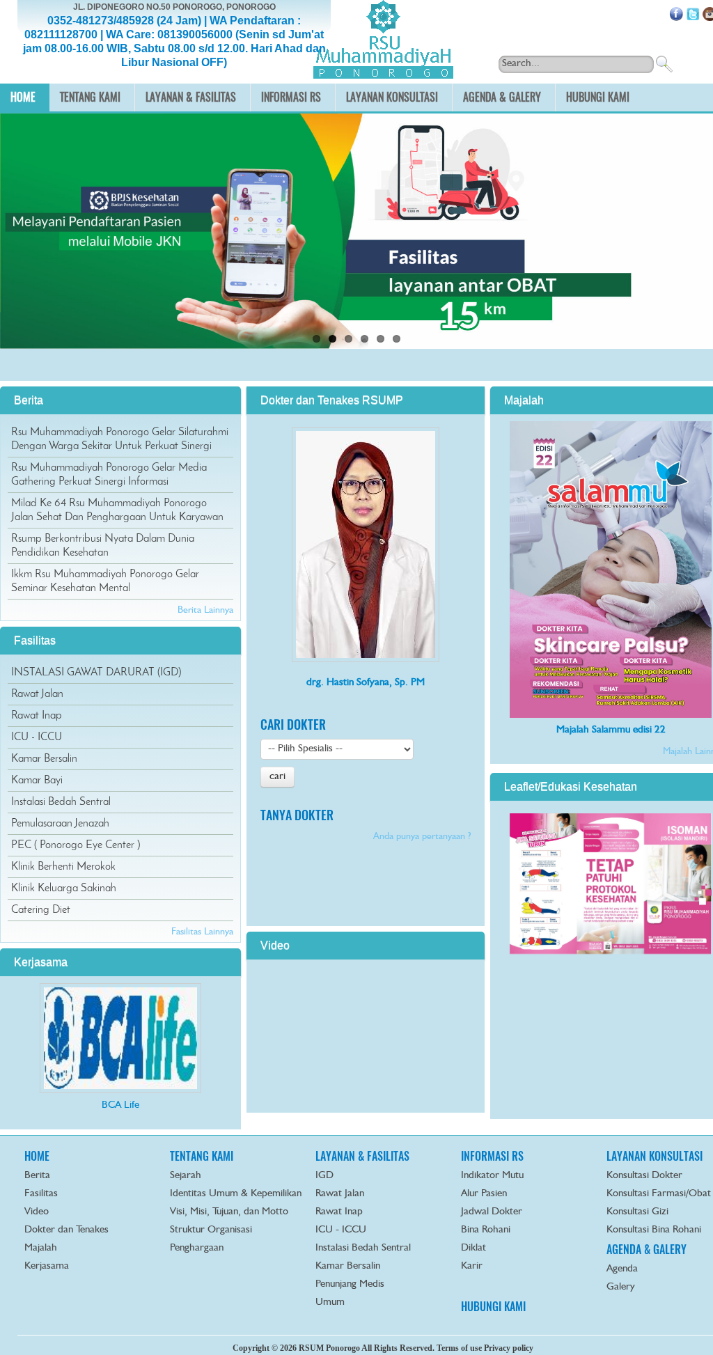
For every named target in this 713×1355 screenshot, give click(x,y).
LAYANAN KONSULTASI (654, 1156)
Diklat (473, 1248)
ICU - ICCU (36, 737)
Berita (37, 1175)
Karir (472, 1266)
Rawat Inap (36, 715)
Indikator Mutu (492, 1175)
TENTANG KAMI (201, 1156)
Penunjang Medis (349, 1284)
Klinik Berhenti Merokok (63, 866)
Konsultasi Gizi (637, 1212)
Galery (620, 1287)
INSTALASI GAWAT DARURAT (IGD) (96, 672)
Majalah (40, 1248)
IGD (324, 1175)
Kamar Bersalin (44, 759)
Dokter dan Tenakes (66, 1230)
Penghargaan (197, 1248)
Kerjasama (46, 1266)
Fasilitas (41, 1194)
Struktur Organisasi (211, 1230)
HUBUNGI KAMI (493, 1306)
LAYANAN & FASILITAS (362, 1156)
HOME (36, 1156)
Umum (330, 1302)
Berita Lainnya (205, 610)
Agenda (622, 1269)
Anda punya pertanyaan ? (422, 836)
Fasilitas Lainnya (202, 932)
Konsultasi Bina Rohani (653, 1230)
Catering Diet (40, 910)
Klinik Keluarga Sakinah (63, 888)
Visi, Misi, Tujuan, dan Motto (229, 1212)
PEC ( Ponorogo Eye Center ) (75, 845)
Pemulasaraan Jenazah (60, 823)
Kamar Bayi (37, 780)
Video (36, 1212)
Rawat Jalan (37, 694)
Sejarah (185, 1175)
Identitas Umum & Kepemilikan (235, 1194)
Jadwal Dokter (491, 1212)
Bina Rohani (485, 1230)
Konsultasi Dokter (644, 1175)
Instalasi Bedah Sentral (61, 802)
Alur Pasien (484, 1194)
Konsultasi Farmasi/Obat (658, 1194)
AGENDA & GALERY (646, 1249)
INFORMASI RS (492, 1156)
